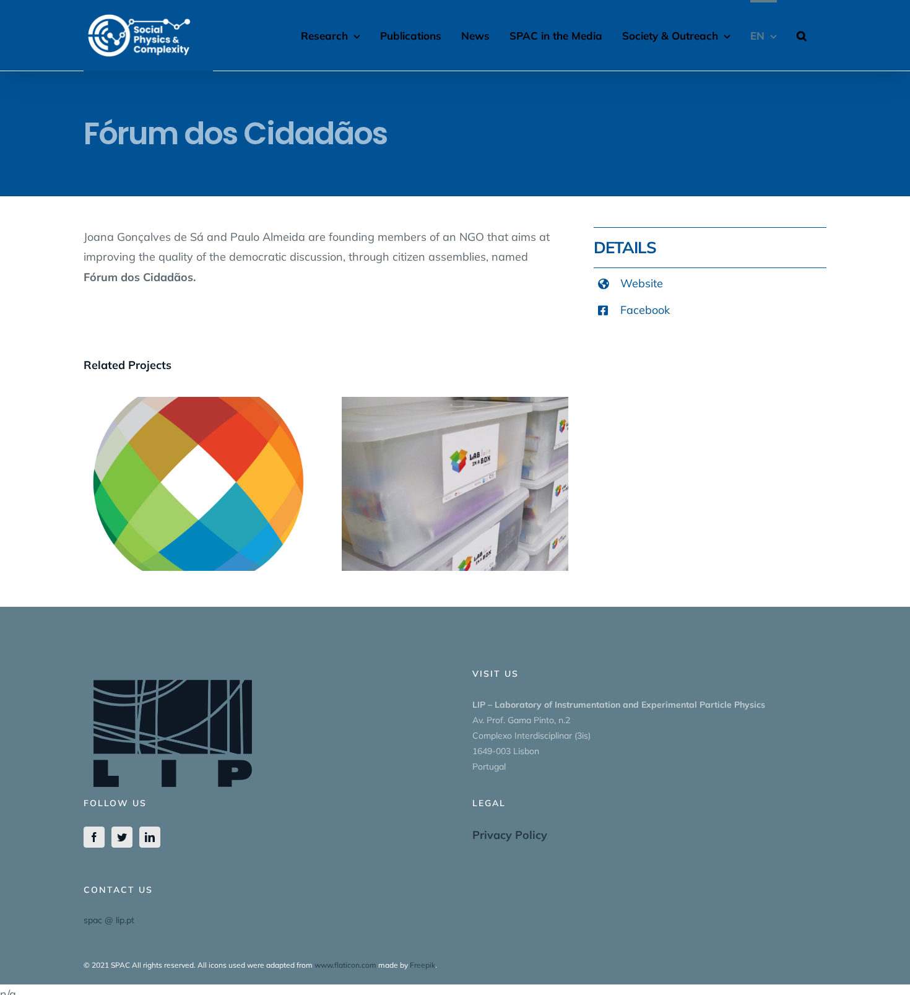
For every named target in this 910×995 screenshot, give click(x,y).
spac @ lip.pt (109, 920)
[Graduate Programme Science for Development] (197, 484)
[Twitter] (121, 837)
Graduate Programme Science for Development (196, 463)
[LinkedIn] (149, 837)
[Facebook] (94, 837)
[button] (802, 34)
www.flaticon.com (345, 965)
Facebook (645, 310)
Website (641, 283)
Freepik (422, 965)
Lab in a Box (455, 471)
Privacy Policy (509, 835)
